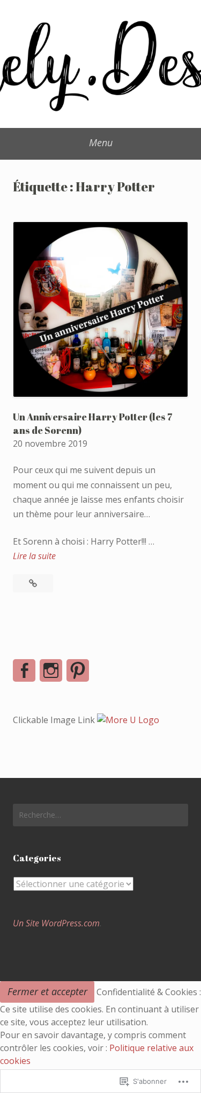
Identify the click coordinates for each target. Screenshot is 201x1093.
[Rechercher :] (100, 815)
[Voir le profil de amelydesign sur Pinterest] (77, 670)
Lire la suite (34, 556)
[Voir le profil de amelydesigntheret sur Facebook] (24, 670)
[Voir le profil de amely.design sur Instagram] (51, 670)
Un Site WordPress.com (56, 923)
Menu (101, 142)
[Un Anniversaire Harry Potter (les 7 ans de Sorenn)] (33, 583)
